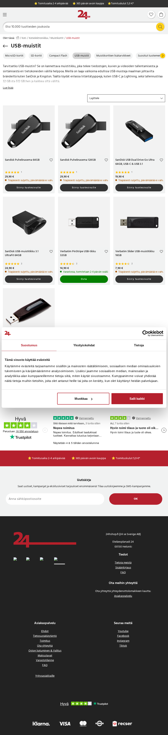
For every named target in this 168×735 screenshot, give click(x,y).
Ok (136, 499)
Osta (84, 279)
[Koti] (84, 14)
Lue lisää (8, 88)
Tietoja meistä (123, 562)
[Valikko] (5, 14)
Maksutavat (45, 655)
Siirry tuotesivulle (29, 188)
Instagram (123, 641)
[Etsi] (160, 27)
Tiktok (123, 646)
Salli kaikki (137, 398)
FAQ (123, 572)
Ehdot (45, 631)
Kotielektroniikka (38, 38)
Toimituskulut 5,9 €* (122, 4)
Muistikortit (57, 38)
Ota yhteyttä (45, 646)
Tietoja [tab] (139, 345)
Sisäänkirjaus (123, 567)
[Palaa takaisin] (5, 46)
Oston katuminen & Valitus (44, 650)
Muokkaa (81, 398)
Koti (24, 38)
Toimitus (45, 641)
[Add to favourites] (51, 160)
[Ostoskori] (161, 14)
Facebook (123, 636)
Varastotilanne (45, 660)
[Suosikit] (151, 14)
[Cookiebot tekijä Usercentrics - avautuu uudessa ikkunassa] (145, 333)
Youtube (123, 631)
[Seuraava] (162, 55)
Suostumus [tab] (29, 345)
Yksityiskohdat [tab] (84, 345)
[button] (126, 98)
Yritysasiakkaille (44, 676)
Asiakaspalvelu (123, 596)
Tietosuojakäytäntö (45, 636)
